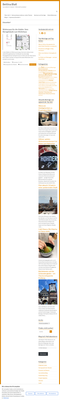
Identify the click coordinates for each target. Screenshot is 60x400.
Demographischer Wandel (11, 64)
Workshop (40, 95)
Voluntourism (42, 93)
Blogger (54, 67)
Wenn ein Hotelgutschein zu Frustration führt (45, 108)
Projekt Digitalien (41, 83)
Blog (52, 67)
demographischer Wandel (45, 70)
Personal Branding (52, 82)
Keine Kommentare (23, 64)
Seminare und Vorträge (40, 15)
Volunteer (41, 92)
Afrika (39, 67)
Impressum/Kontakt (14, 17)
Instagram (55, 77)
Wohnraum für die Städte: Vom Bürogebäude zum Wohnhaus (15, 30)
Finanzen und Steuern (43, 370)
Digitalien (40, 74)
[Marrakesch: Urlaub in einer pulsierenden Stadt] (47, 189)
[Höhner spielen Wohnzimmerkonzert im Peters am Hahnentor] (47, 145)
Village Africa (53, 90)
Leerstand (47, 80)
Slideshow (44, 85)
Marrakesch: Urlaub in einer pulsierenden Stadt (47, 186)
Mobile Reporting (42, 375)
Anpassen (30, 393)
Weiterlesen (6, 397)
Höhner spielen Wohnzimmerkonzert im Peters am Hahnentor (47, 141)
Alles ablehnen (40, 393)
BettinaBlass (7, 62)
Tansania (41, 89)
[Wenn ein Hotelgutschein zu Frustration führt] (47, 112)
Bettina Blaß (10, 4)
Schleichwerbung (52, 83)
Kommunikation (51, 78)
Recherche (47, 83)
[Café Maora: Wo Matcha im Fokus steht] (47, 233)
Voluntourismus (50, 93)
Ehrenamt (41, 75)
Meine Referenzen (52, 15)
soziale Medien (54, 85)
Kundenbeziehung (41, 80)
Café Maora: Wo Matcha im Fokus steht (47, 230)
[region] (30, 392)
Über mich (7, 15)
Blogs (5, 17)
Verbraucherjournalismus (43, 90)
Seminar (39, 85)
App (42, 67)
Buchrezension (43, 69)
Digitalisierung (50, 73)
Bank (45, 67)
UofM (39, 383)
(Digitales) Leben (42, 365)
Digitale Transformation (47, 72)
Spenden (47, 87)
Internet (40, 78)
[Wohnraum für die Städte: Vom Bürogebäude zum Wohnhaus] (19, 35)
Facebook (47, 77)
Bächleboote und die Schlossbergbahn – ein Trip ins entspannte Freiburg (46, 274)
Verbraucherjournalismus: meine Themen (21, 15)
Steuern (50, 87)
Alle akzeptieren (52, 393)
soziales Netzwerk (41, 87)
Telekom (46, 88)
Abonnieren (43, 354)
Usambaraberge (51, 88)
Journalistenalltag (43, 373)
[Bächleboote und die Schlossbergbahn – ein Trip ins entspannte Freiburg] (47, 280)
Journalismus (45, 78)
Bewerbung (48, 67)
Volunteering (48, 92)
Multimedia (47, 82)
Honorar (51, 77)
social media (48, 85)
